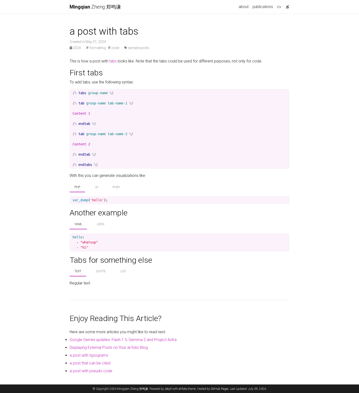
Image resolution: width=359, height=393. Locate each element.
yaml (78, 224)
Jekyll (168, 389)
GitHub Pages (220, 389)
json (100, 224)
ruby (116, 187)
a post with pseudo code (91, 371)
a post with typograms (89, 355)
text (77, 271)
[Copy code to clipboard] (286, 93)
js (96, 187)
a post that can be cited (90, 363)
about (244, 6)
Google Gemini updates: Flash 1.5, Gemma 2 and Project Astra (123, 339)
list (123, 271)
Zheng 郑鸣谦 (95, 7)
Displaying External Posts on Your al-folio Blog (109, 347)
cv (279, 6)
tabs (113, 61)
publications (263, 6)
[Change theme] (286, 5)
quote (101, 271)
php (77, 187)
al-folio (183, 389)
